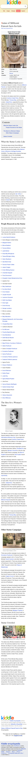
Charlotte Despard (7, 273)
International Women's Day (8, 437)
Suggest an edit (18, 735)
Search (25, 6)
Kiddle (2, 751)
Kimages (13, 11)
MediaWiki (19, 750)
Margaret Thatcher (17, 610)
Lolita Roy (5, 376)
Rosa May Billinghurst (8, 253)
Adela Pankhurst (6, 346)
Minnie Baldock (6, 245)
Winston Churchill (12, 450)
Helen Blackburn (6, 259)
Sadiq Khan (9, 102)
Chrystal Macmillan (7, 324)
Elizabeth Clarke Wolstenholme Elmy (12, 278)
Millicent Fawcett (5, 500)
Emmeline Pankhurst (7, 351)
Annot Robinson (6, 370)
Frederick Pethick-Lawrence (9, 359)
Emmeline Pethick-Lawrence (10, 357)
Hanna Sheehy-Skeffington (9, 384)
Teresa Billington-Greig (8, 256)
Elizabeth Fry (20, 448)
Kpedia (18, 11)
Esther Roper (5, 373)
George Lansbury (7, 308)
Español (23, 11)
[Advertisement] (14, 17)
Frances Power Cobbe (8, 264)
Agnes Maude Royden (8, 378)
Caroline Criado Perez (13, 98)
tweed (8, 200)
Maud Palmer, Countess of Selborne (12, 343)
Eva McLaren (5, 329)
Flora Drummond (6, 275)
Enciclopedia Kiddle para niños (15, 753)
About (13, 751)
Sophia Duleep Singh (8, 387)
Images (8, 11)
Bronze (11, 73)
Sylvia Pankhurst (6, 354)
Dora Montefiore (6, 335)
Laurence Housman (7, 297)
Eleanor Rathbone (7, 365)
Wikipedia (23, 748)
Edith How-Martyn (7, 300)
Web (4, 11)
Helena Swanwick (7, 395)
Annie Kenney (6, 305)
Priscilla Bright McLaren (8, 332)
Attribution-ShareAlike (16, 724)
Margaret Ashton (6, 242)
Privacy (18, 751)
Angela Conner (10, 576)
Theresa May (12, 100)
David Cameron (10, 559)
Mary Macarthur (6, 316)
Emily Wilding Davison (8, 270)
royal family (4, 475)
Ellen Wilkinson (6, 398)
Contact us (3, 753)
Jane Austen (17, 454)
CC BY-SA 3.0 (17, 745)
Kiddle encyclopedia (15, 721)
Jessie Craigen (6, 267)
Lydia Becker (5, 251)
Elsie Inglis (5, 303)
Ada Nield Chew (6, 262)
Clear (22, 6)
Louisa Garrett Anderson (8, 237)
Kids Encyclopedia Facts (7, 28)
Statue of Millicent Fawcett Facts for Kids (11, 728)
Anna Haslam (6, 292)
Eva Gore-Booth (6, 289)
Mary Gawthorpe (6, 286)
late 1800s (18, 194)
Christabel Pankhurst (11, 348)
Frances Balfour (6, 248)
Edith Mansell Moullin (8, 337)
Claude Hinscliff (6, 294)
